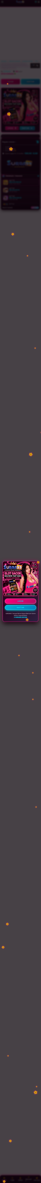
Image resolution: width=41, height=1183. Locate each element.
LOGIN (20, 601)
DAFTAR (20, 607)
